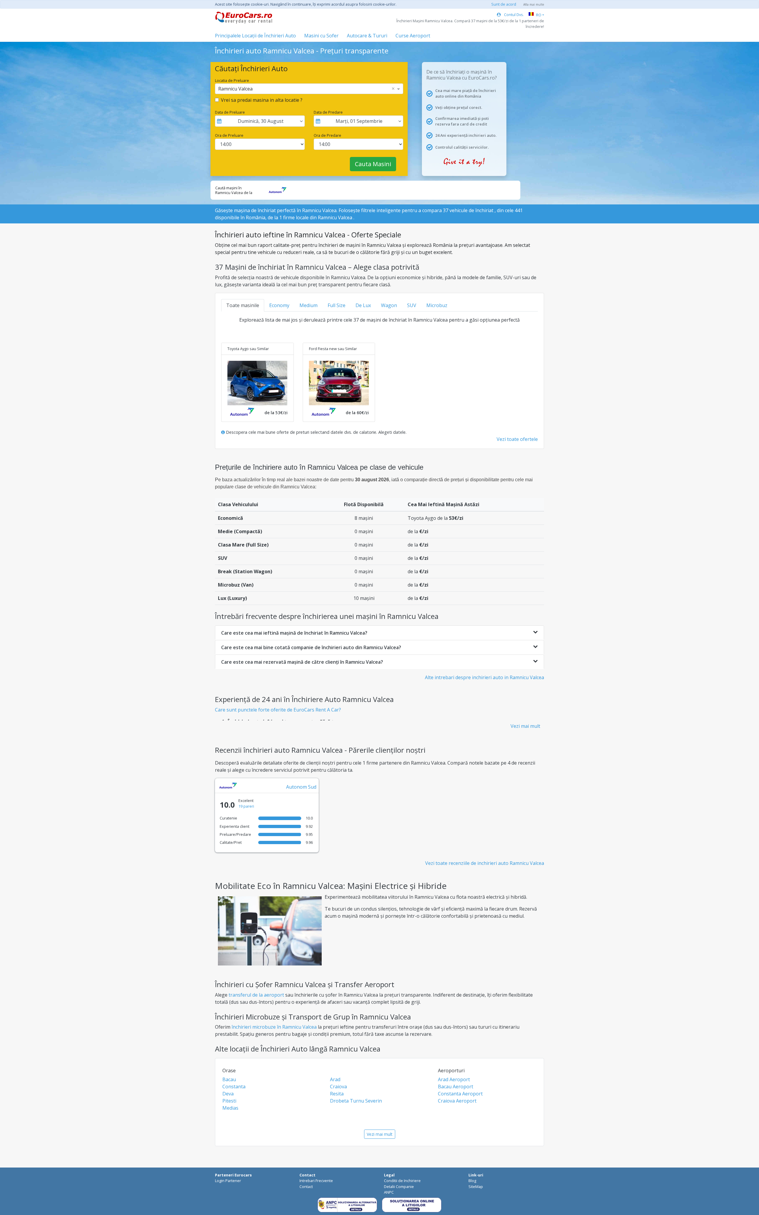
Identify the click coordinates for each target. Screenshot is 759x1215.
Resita (337, 1093)
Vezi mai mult (525, 726)
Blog (472, 1180)
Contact (306, 1186)
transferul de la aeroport (256, 995)
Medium (308, 305)
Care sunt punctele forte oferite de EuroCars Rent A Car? (278, 709)
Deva (228, 1093)
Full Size (336, 305)
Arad (335, 1079)
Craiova (338, 1086)
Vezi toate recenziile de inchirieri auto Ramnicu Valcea (484, 863)
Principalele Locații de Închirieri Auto (255, 35)
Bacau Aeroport (455, 1086)
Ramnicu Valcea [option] (235, 88)
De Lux (363, 305)
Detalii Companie (399, 1186)
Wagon (389, 305)
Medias (230, 1108)
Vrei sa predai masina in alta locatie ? (261, 100)
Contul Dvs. (513, 14)
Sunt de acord (503, 4)
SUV (411, 305)
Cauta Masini (373, 164)
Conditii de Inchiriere (402, 1180)
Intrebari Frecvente (316, 1180)
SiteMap (475, 1186)
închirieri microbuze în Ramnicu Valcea (274, 1027)
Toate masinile (242, 305)
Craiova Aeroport (457, 1101)
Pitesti (229, 1101)
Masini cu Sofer (321, 35)
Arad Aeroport (454, 1079)
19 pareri (246, 806)
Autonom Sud (301, 787)
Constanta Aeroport (460, 1093)
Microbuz (436, 305)
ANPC (389, 1192)
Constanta (233, 1086)
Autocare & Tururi (367, 35)
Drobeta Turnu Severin (356, 1101)
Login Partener (228, 1180)
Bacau (229, 1079)
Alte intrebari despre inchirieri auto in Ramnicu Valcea (484, 677)
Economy (279, 305)
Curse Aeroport (413, 35)
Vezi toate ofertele (517, 439)
